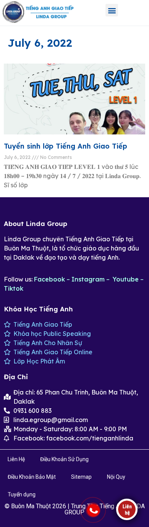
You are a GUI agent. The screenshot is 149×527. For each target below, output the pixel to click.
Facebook (49, 279)
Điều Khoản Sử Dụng (64, 459)
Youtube (126, 279)
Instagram (88, 279)
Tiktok (13, 288)
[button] (111, 10)
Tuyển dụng (22, 494)
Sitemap (81, 477)
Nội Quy (116, 477)
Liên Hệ (16, 459)
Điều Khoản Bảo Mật (32, 477)
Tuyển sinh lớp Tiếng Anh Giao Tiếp (65, 146)
